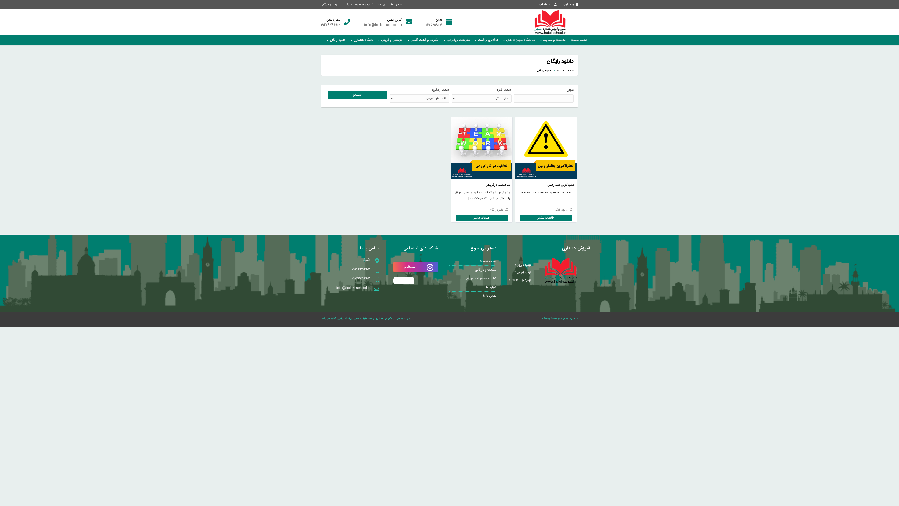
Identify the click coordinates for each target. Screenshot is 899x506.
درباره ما (381, 4)
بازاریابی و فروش (391, 40)
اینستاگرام (410, 266)
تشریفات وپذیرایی (458, 40)
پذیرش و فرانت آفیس (425, 40)
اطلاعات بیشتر (546, 138)
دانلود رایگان (337, 40)
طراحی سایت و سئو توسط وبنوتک (560, 319)
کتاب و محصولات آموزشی (358, 4)
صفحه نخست (579, 40)
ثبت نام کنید (545, 4)
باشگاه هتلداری (363, 40)
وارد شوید (568, 4)
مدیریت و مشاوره (554, 40)
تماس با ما (396, 4)
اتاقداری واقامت (488, 40)
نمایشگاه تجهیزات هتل (520, 40)
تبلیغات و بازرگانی (330, 4)
